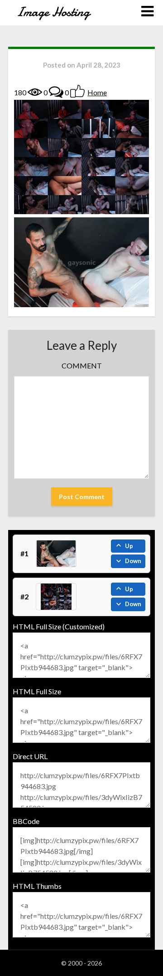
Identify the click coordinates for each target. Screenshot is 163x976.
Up (129, 545)
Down (133, 560)
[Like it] (77, 91)
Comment (82, 365)
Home (97, 92)
